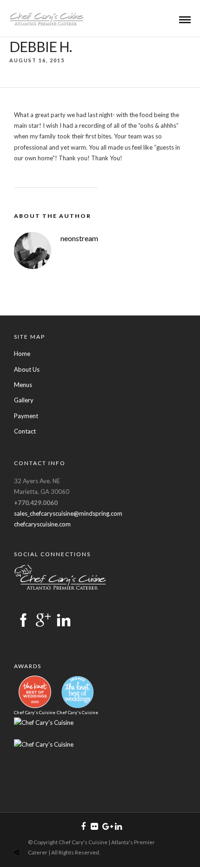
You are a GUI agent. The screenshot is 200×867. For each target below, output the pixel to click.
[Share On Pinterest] (45, 830)
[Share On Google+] (60, 830)
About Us (27, 369)
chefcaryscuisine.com (42, 524)
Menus (23, 384)
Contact (25, 431)
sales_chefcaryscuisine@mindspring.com (68, 513)
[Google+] (106, 826)
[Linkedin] (118, 826)
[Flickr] (94, 826)
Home (22, 353)
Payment (26, 416)
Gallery (23, 400)
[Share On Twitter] (31, 830)
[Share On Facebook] (18, 830)
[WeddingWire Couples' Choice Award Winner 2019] (43, 722)
